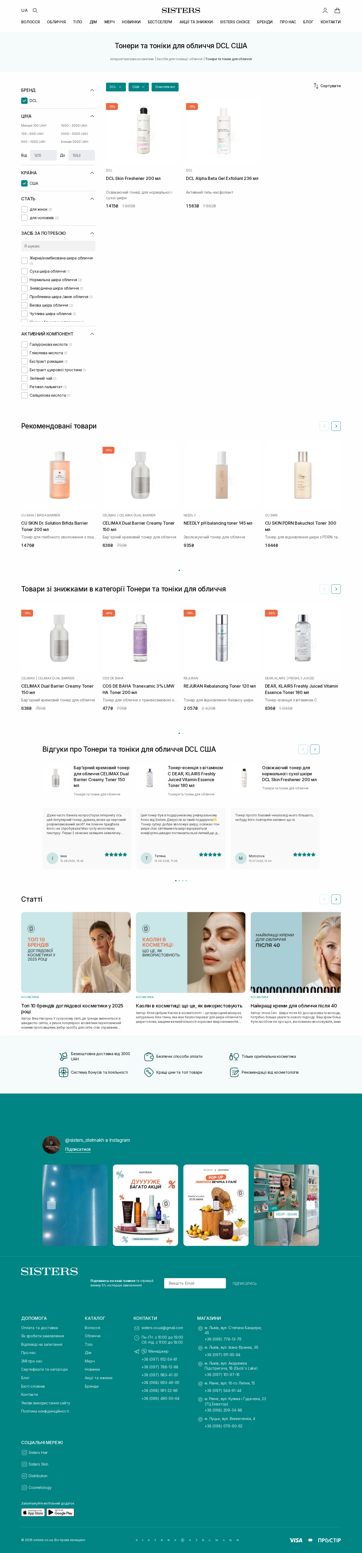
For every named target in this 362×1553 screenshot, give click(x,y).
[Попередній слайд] (324, 426)
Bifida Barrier (48, 515)
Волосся (92, 1327)
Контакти (29, 1394)
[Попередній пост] (51, 1205)
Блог (25, 1377)
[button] (116, 87)
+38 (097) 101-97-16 (222, 1374)
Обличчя (92, 1336)
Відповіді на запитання (41, 1344)
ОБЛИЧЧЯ (56, 22)
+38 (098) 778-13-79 (223, 1339)
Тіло (88, 1344)
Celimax (109, 515)
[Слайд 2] (179, 880)
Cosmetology (40, 1487)
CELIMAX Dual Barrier (137, 515)
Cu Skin (27, 515)
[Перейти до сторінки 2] (182, 570)
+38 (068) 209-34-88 (223, 1410)
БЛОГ (308, 22)
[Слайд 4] (186, 880)
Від (24, 155)
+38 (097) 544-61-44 (223, 1390)
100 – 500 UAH (32, 134)
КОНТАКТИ (331, 22)
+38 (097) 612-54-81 (159, 1359)
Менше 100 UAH (33, 125)
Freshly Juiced (301, 678)
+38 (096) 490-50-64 (160, 1398)
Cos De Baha (113, 678)
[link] (337, 10)
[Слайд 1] (175, 880)
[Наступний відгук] (315, 749)
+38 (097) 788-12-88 (160, 1367)
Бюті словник (33, 1386)
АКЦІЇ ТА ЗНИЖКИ (196, 22)
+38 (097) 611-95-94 (222, 1354)
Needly (190, 515)
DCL (109, 170)
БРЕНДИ (264, 22)
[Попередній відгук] (303, 749)
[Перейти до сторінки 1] (179, 570)
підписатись (245, 1283)
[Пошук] (35, 10)
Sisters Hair (38, 1452)
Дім (88, 1352)
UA (24, 10)
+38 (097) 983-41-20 (160, 1375)
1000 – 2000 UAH (74, 125)
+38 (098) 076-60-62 (223, 1426)
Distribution (38, 1476)
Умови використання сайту (45, 1403)
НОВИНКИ (131, 22)
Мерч (90, 1361)
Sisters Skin (38, 1464)
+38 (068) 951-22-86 (160, 1390)
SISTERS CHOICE (235, 22)
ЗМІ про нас (31, 1361)
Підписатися (78, 1149)
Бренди (92, 1386)
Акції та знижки (98, 1377)
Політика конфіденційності (45, 1411)
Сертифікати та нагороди (44, 1369)
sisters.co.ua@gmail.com (162, 1327)
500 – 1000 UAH (33, 142)
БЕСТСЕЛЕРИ (160, 22)
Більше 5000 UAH (74, 142)
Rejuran (191, 678)
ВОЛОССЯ (30, 22)
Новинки (92, 1369)
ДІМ (93, 22)
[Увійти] (325, 10)
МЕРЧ (109, 22)
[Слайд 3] (182, 880)
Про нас (28, 1352)
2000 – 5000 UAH (74, 134)
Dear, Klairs (275, 678)
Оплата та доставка (39, 1327)
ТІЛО (77, 22)
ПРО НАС (288, 22)
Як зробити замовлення (42, 1336)
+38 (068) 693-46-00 (160, 1382)
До (62, 155)
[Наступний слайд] (336, 426)
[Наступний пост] (310, 1205)
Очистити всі (165, 87)
